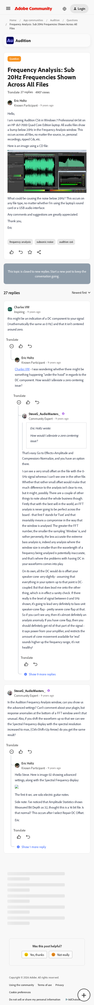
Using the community (21, 985)
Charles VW (21, 307)
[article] (47, 327)
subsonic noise (45, 242)
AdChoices (74, 999)
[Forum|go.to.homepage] (33, 8)
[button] (8, 10)
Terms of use (45, 985)
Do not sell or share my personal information (34, 999)
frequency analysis (20, 242)
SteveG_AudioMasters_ (44, 414)
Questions (72, 20)
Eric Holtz (20, 100)
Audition (55, 20)
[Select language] (64, 8)
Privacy (59, 985)
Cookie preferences (20, 992)
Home (13, 20)
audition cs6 (66, 242)
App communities (33, 20)
